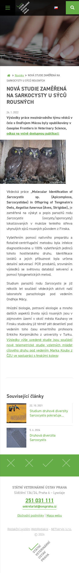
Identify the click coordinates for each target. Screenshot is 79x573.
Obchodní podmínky (30, 515)
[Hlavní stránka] (9, 75)
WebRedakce (39, 529)
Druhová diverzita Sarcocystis (43, 437)
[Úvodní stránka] (23, 7)
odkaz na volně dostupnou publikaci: (33, 133)
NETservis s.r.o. (61, 529)
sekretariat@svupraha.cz (39, 506)
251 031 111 (39, 500)
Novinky (19, 75)
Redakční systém (18, 529)
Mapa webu (54, 515)
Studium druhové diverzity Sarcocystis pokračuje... (49, 413)
